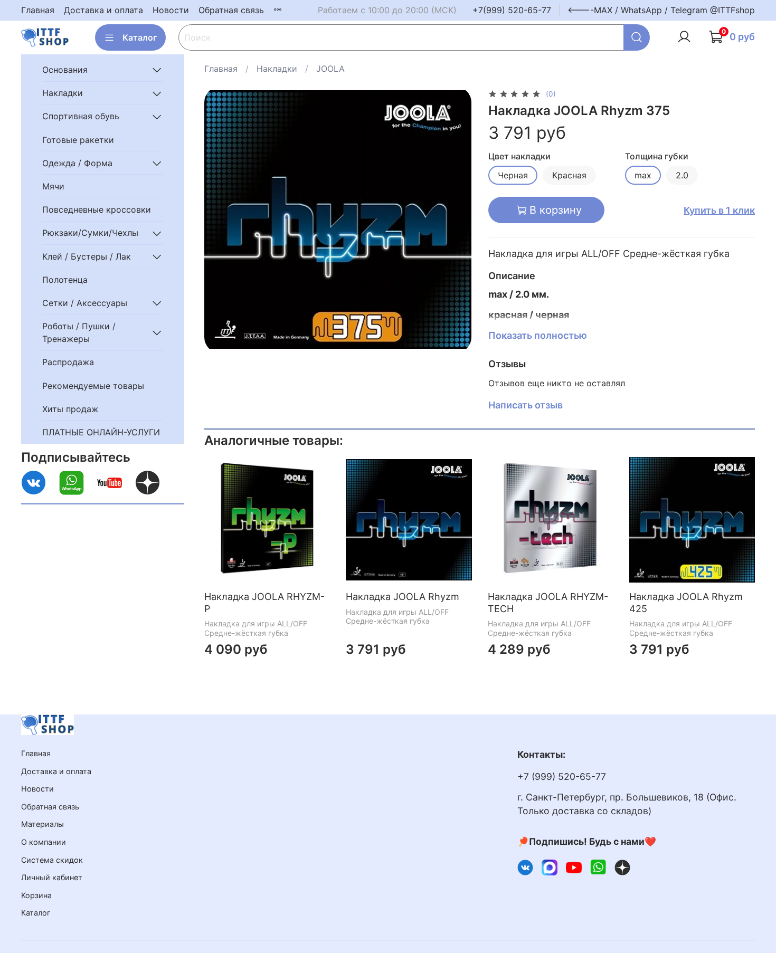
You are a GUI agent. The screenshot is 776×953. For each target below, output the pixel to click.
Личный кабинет (51, 877)
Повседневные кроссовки (96, 209)
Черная (513, 175)
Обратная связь (231, 10)
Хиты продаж (70, 409)
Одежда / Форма (77, 163)
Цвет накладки (519, 156)
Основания (65, 69)
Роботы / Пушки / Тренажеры (79, 332)
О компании (43, 841)
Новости (171, 10)
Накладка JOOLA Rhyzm (403, 597)
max (643, 175)
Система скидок (52, 859)
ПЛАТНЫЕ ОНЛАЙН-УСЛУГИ (101, 432)
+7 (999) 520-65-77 (561, 776)
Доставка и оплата (103, 10)
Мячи (53, 186)
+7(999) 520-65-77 (511, 10)
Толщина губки (656, 156)
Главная (37, 10)
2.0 (682, 175)
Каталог (139, 37)
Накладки (277, 68)
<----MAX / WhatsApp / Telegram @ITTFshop (661, 10)
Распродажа (68, 362)
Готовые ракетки (78, 140)
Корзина (36, 895)
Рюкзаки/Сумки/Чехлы (90, 233)
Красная (569, 175)
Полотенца (65, 279)
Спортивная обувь (80, 116)
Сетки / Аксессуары (84, 303)
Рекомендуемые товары (93, 385)
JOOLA (330, 68)
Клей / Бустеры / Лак (86, 256)
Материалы (42, 823)
